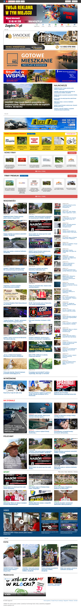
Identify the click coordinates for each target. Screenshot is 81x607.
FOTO (5, 542)
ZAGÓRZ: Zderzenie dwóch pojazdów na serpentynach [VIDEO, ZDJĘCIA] (64, 92)
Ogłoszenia (36, 26)
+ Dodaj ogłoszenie (71, 133)
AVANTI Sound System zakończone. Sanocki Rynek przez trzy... (65, 106)
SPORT (6, 472)
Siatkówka (70, 471)
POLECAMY (8, 436)
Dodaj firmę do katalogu (57, 600)
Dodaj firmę (12, 1)
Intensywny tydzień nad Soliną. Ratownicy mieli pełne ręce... (38, 269)
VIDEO (6, 510)
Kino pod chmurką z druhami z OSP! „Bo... (40, 321)
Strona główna (47, 600)
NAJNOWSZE (60, 85)
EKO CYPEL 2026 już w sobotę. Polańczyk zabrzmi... (38, 355)
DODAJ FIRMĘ (41, 171)
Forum (49, 26)
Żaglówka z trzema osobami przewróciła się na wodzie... (12, 286)
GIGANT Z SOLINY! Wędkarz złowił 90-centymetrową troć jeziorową (64, 109)
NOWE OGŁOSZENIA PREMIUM (19, 134)
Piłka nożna (61, 471)
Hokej (65, 471)
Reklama (18, 1)
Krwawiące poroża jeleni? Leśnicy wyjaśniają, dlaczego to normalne (39, 372)
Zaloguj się (68, 1)
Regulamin (66, 600)
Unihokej (75, 471)
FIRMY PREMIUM (16, 176)
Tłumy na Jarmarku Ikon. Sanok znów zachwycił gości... (40, 286)
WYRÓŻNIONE (9, 378)
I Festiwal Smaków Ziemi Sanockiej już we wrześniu (15, 303)
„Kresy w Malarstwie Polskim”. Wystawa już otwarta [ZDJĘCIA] (13, 355)
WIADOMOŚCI (9, 201)
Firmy (43, 26)
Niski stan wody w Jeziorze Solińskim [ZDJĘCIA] (63, 102)
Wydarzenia (68, 26)
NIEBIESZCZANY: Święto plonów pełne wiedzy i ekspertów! (64, 89)
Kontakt (22, 1)
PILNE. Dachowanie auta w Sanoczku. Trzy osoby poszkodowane (40, 303)
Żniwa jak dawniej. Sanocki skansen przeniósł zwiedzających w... (14, 372)
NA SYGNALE (9, 400)
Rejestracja (74, 1)
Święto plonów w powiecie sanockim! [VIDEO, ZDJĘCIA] (65, 95)
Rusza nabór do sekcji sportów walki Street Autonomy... (65, 99)
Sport (55, 26)
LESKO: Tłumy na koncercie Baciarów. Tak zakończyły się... (15, 338)
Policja (62, 26)
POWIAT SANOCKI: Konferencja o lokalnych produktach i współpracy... (40, 338)
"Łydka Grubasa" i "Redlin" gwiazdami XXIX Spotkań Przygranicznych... (14, 321)
